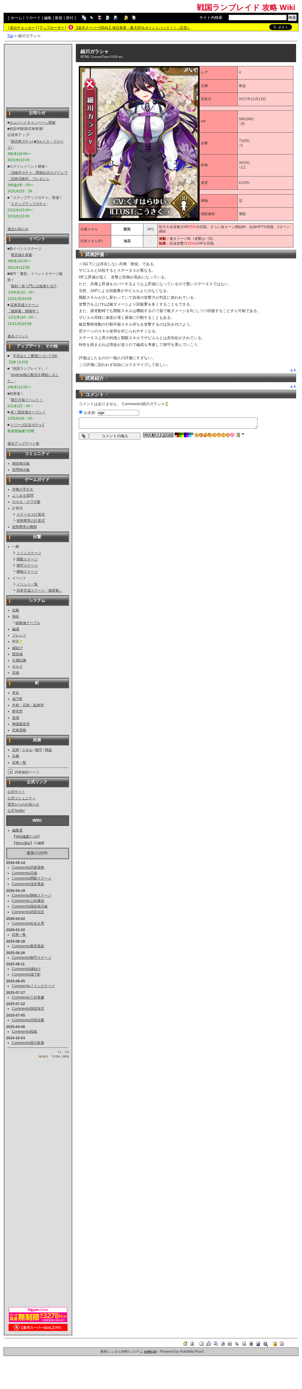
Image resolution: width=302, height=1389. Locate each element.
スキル (27, 750)
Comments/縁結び (26, 969)
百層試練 (19, 660)
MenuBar (23, 843)
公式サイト (16, 792)
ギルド (17, 666)
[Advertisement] (38, 75)
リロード (33, 18)
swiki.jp (150, 1352)
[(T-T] (228, 435)
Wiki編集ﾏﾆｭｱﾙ (27, 836)
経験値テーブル (28, 623)
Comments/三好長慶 (28, 997)
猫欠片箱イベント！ (27, 400)
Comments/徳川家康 (28, 1043)
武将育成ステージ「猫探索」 (40, 590)
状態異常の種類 (24, 527)
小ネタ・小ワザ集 (26, 502)
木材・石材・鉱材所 (28, 705)
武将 (15, 750)
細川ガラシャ (95, 51)
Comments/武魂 (24, 873)
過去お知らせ (18, 229)
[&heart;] (232, 435)
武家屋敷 (19, 730)
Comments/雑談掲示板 (30, 906)
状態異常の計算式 (31, 521)
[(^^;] (223, 435)
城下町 (17, 699)
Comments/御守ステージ (31, 958)
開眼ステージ (27, 559)
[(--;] (219, 435)
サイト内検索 (210, 17)
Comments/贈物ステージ (31, 895)
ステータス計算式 (31, 514)
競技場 (17, 654)
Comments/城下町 (26, 974)
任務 (15, 610)
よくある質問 (22, 496)
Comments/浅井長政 (28, 884)
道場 (15, 718)
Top (10, 36)
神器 (48, 750)
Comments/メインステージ (33, 986)
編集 (48, 18)
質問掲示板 (21, 470)
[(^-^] (201, 435)
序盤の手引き (22, 489)
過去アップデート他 (23, 443)
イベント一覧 (27, 584)
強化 (15, 616)
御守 (38, 750)
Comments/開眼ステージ (31, 878)
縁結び (17, 648)
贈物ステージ (27, 572)
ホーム (16, 18)
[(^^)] (197, 435)
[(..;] (210, 435)
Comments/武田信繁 (28, 1020)
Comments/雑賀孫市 (28, 1009)
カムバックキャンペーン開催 (32, 123)
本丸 (15, 693)
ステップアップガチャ (28, 204)
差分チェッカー (22, 28)
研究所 (17, 711)
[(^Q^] (205, 435)
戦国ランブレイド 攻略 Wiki (246, 7)
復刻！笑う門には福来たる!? (33, 286)
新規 (59, 18)
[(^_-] (214, 435)
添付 (69, 18)
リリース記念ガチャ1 (27, 425)
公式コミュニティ (21, 798)
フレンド (19, 635)
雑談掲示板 (21, 463)
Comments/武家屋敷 (28, 867)
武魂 (15, 673)
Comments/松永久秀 (28, 923)
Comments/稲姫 (24, 1032)
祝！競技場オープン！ (28, 412)
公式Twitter (16, 811)
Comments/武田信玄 (28, 912)
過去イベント (18, 336)
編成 (15, 629)
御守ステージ (27, 565)
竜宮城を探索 (21, 255)
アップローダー (52, 28)
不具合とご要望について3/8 (35, 356)
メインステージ (29, 553)
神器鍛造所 (21, 724)
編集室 (17, 830)
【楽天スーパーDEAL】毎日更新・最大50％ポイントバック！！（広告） (133, 28)
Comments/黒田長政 (28, 946)
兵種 (15, 756)
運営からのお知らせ (23, 804)
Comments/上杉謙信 (28, 901)
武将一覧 (19, 763)
